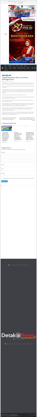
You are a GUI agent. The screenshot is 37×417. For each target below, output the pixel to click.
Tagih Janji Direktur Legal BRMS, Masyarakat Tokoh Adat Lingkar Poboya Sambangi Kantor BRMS (27, 119)
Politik (17, 65)
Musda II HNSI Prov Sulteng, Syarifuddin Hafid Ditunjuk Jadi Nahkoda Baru (9, 118)
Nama (2, 164)
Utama (5, 65)
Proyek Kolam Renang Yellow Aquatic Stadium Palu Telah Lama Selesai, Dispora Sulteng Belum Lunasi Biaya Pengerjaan (5, 136)
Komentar (3, 152)
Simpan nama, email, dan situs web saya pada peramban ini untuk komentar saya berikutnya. (18, 178)
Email (2, 169)
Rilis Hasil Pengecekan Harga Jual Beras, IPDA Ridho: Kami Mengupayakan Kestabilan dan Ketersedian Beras (18, 136)
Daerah (21, 65)
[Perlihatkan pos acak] (35, 68)
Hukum (25, 65)
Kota (14, 65)
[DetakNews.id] (2, 68)
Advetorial (10, 65)
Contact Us (6, 70)
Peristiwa (7, 75)
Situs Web (3, 173)
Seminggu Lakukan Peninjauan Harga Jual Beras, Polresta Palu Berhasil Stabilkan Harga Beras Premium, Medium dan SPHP (30, 136)
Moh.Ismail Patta (10, 81)
